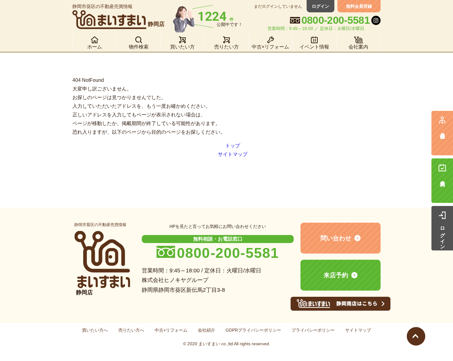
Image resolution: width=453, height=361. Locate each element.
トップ (232, 145)
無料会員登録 (359, 6)
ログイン (320, 6)
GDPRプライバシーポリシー (253, 330)
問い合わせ (335, 238)
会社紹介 (206, 330)
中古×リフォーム (171, 330)
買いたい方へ (95, 330)
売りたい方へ (131, 330)
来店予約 (336, 275)
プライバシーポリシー (313, 330)
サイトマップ (232, 154)
